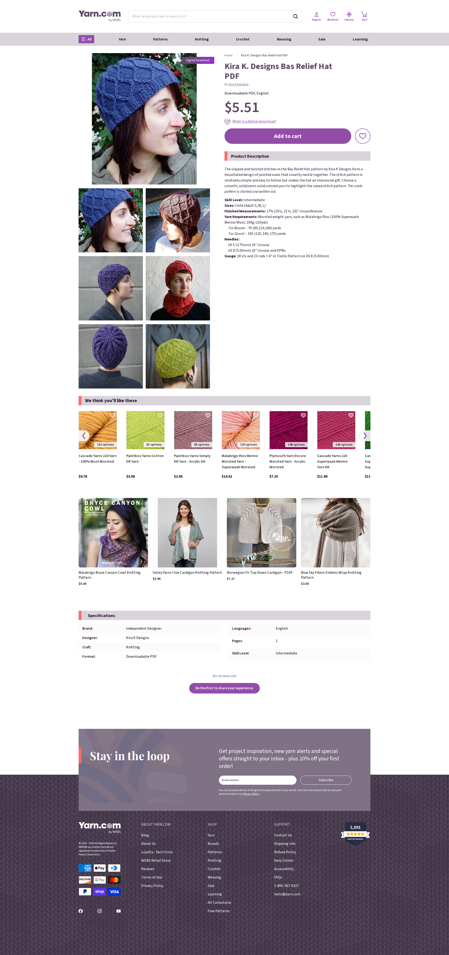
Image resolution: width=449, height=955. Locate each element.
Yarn (122, 39)
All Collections (219, 902)
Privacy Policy (251, 794)
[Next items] (365, 435)
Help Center (283, 860)
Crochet (243, 39)
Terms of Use (151, 877)
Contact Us (283, 835)
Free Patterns (219, 911)
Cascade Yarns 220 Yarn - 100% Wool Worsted (97, 458)
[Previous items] (84, 435)
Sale (322, 39)
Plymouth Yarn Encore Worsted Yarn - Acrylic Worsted (287, 461)
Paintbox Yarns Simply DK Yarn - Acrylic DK (192, 458)
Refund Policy (285, 852)
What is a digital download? (254, 121)
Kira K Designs (239, 84)
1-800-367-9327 (286, 885)
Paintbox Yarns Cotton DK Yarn (145, 458)
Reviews (147, 868)
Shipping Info (285, 843)
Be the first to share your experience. (225, 688)
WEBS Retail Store (156, 860)
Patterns (160, 39)
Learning (360, 39)
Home (228, 55)
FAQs (278, 877)
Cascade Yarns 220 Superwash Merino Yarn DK (332, 461)
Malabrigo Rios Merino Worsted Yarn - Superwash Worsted (240, 461)
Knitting (202, 39)
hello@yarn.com (287, 894)
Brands (213, 843)
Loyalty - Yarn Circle (157, 852)
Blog (145, 835)
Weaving (284, 39)
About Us (148, 843)
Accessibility (284, 868)
